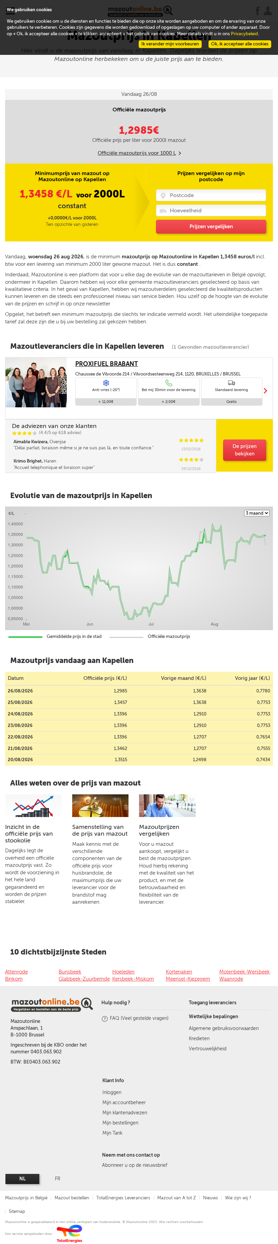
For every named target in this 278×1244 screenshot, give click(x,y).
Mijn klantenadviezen (124, 1113)
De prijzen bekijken (245, 449)
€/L (47, 194)
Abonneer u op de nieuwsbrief (134, 1165)
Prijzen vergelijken (211, 226)
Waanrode (231, 979)
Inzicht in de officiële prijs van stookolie (29, 833)
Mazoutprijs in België (26, 1197)
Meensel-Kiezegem (188, 979)
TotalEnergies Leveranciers (123, 1197)
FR (57, 1179)
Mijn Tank (112, 1133)
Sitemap (17, 1211)
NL (22, 1179)
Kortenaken (179, 972)
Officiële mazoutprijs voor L (137, 153)
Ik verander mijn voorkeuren (170, 43)
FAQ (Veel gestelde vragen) (139, 1018)
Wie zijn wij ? (238, 1197)
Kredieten (199, 1039)
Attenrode (16, 972)
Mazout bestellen (72, 1197)
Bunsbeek (70, 972)
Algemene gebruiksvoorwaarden (224, 1028)
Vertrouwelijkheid (207, 1049)
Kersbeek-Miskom (133, 979)
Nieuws (210, 1197)
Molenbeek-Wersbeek (244, 972)
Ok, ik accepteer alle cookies (240, 43)
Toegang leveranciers (212, 1003)
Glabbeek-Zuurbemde (84, 979)
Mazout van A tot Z (176, 1197)
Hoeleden (123, 972)
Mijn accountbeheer (124, 1103)
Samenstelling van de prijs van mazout (99, 830)
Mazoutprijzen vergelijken (159, 830)
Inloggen (111, 1092)
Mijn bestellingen (120, 1123)
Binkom (14, 979)
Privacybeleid (244, 33)
